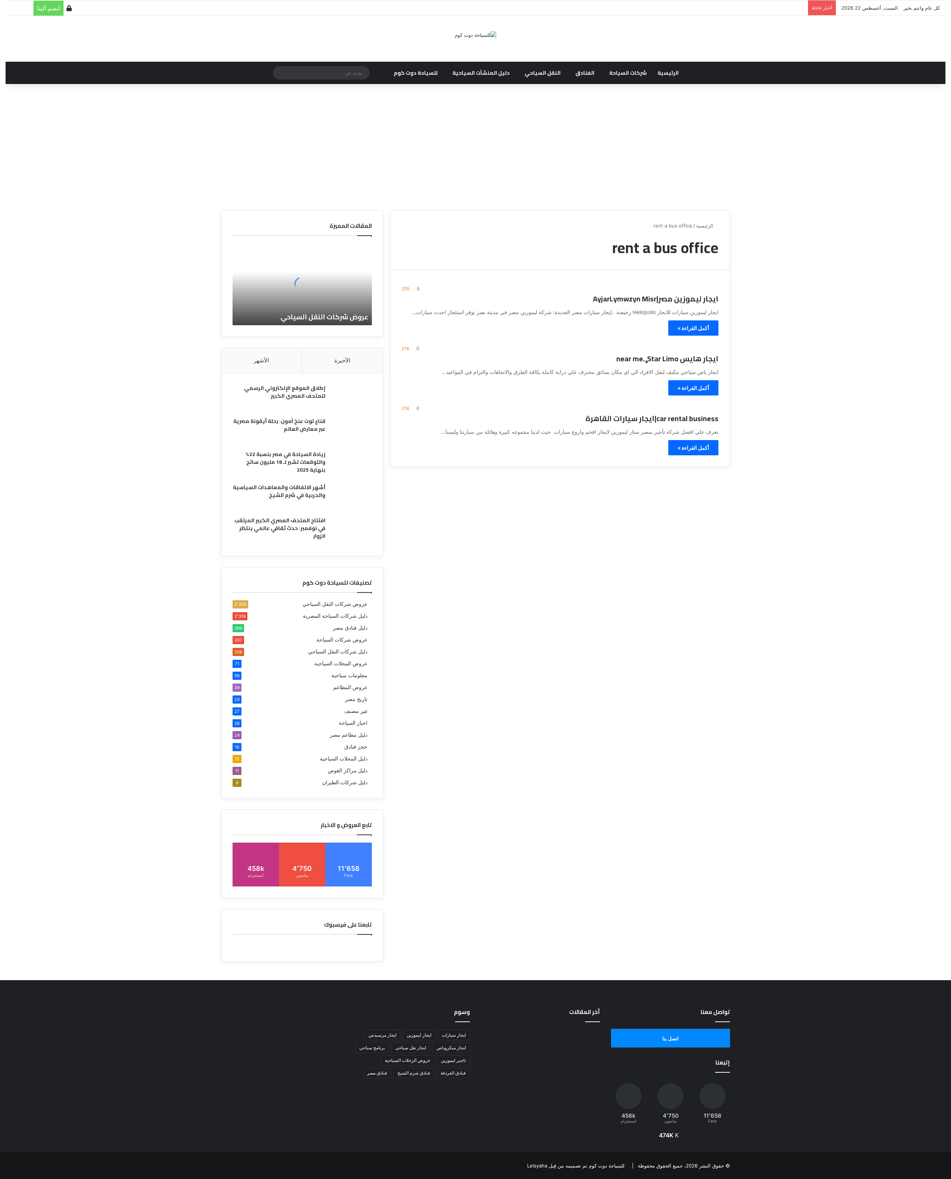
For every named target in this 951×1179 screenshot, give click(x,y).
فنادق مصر (377, 1073)
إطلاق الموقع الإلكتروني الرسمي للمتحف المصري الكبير (284, 392)
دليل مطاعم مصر (348, 735)
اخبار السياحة (353, 723)
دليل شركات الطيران (344, 782)
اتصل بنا (670, 1038)
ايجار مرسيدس (382, 1035)
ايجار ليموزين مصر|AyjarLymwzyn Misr (655, 299)
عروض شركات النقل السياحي (324, 317)
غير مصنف (355, 711)
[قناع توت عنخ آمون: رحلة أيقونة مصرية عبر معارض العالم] (351, 431)
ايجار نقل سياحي (410, 1047)
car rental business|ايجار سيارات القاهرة (651, 418)
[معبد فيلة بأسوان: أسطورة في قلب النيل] (540, 1087)
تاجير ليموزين (453, 1060)
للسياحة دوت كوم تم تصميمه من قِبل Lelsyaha (575, 1166)
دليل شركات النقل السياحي (337, 652)
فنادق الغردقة (453, 1073)
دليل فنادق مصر (350, 628)
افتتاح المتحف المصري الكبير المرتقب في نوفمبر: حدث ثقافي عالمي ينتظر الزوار (279, 528)
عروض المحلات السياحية (340, 663)
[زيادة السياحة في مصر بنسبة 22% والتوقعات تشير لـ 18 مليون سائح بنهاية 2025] (351, 464)
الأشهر (261, 360)
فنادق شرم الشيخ (413, 1073)
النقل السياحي (543, 73)
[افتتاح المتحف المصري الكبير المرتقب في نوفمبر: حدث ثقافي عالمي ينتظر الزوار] (351, 531)
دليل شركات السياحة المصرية (335, 616)
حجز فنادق (355, 747)
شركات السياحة (628, 73)
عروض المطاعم (350, 687)
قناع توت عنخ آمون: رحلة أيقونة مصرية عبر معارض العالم (279, 425)
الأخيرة (342, 360)
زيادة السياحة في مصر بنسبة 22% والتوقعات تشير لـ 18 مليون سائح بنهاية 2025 (285, 462)
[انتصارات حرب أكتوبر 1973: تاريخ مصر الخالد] (581, 1087)
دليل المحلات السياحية (343, 759)
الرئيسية (668, 73)
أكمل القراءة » (693, 328)
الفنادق (584, 73)
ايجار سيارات (454, 1035)
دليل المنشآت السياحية (481, 73)
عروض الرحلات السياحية (408, 1060)
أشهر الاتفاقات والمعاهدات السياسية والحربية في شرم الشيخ (279, 491)
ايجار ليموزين (419, 1035)
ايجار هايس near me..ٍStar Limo (667, 358)
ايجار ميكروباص (451, 1047)
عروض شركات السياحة (342, 640)
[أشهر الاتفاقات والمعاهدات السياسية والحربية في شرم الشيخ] (351, 497)
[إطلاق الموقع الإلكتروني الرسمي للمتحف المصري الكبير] (351, 398)
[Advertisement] (475, 147)
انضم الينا (48, 8)
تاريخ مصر (356, 699)
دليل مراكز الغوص (347, 770)
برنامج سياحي (372, 1047)
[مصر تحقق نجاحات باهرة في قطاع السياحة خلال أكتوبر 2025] (500, 1087)
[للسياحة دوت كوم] (475, 35)
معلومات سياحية (349, 675)
